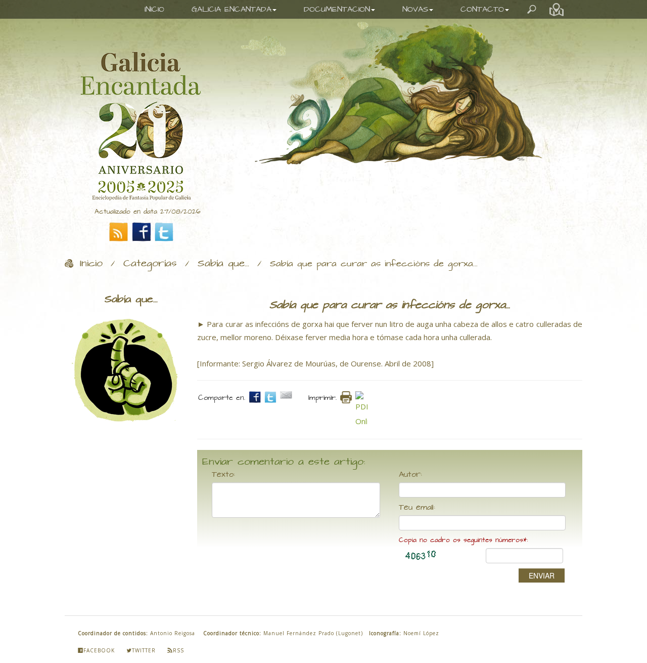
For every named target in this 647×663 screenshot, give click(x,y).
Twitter (144, 650)
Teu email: (417, 508)
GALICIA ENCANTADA (231, 9)
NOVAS (415, 9)
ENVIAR (541, 575)
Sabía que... (223, 263)
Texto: (223, 475)
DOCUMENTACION (337, 9)
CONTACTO (482, 9)
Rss (178, 650)
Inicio (91, 263)
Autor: (410, 475)
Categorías (150, 263)
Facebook (99, 650)
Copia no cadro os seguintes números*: (463, 540)
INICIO (154, 9)
